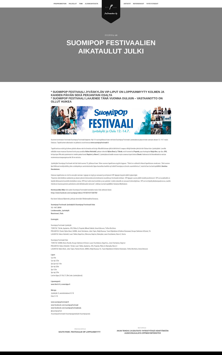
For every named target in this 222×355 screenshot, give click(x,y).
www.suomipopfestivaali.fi (100, 143)
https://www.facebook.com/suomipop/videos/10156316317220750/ (74, 193)
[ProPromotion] (111, 10)
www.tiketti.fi (55, 284)
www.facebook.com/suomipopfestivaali (64, 305)
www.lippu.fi (66, 284)
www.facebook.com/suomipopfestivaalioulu (66, 308)
